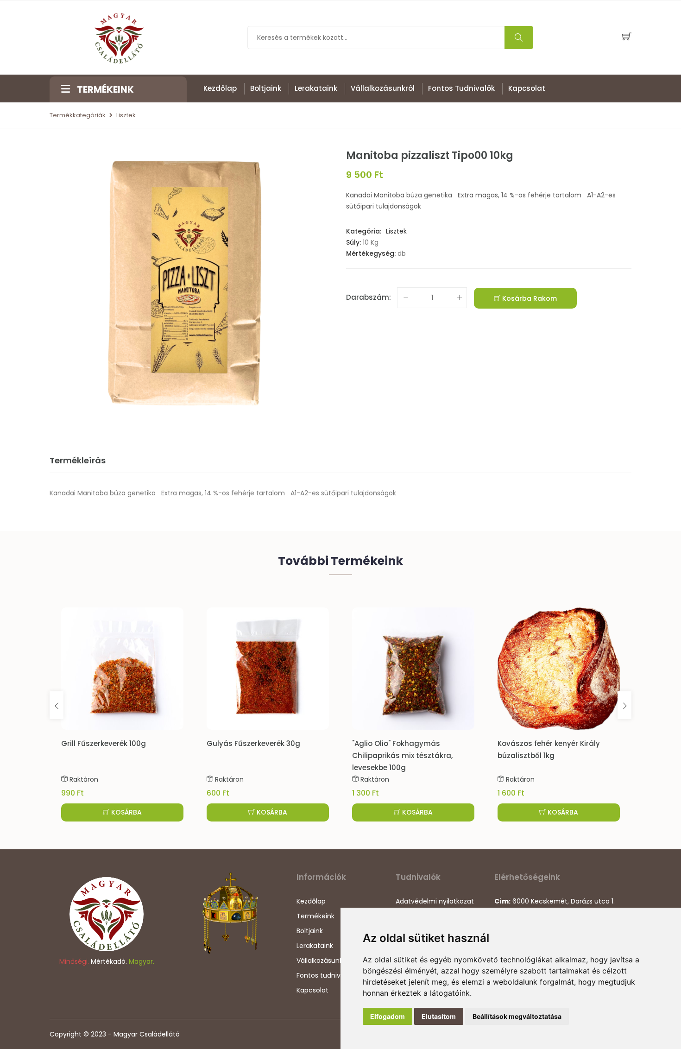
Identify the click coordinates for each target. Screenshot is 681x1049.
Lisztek (126, 115)
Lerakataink (316, 88)
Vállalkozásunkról (383, 88)
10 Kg (370, 242)
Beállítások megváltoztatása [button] (517, 1016)
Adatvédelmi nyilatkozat (435, 901)
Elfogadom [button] (387, 1016)
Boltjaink (265, 88)
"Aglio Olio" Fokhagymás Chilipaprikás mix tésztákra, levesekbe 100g (402, 755)
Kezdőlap (220, 88)
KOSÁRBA (125, 812)
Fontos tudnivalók (461, 88)
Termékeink (315, 916)
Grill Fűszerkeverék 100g (103, 743)
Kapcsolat (526, 88)
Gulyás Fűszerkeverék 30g (253, 743)
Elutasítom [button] (439, 1016)
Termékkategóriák (78, 115)
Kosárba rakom (528, 298)
